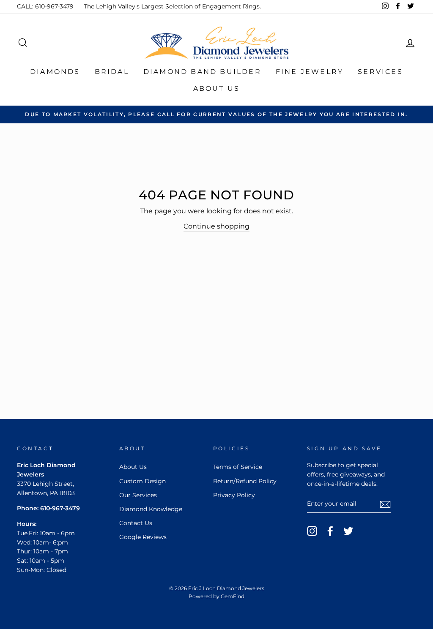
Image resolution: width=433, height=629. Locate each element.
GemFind (232, 596)
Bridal (112, 72)
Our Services (138, 495)
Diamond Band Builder (202, 72)
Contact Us (135, 523)
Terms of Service (237, 466)
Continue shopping (216, 226)
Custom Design (142, 481)
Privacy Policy (234, 495)
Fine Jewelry (309, 72)
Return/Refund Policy (245, 481)
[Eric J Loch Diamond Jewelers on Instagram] (312, 531)
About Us (216, 88)
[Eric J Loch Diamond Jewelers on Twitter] (348, 531)
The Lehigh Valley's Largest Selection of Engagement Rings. (172, 6)
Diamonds (55, 72)
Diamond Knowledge (150, 509)
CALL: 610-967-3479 (45, 6)
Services (380, 72)
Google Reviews (143, 537)
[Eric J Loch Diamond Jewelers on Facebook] (330, 531)
